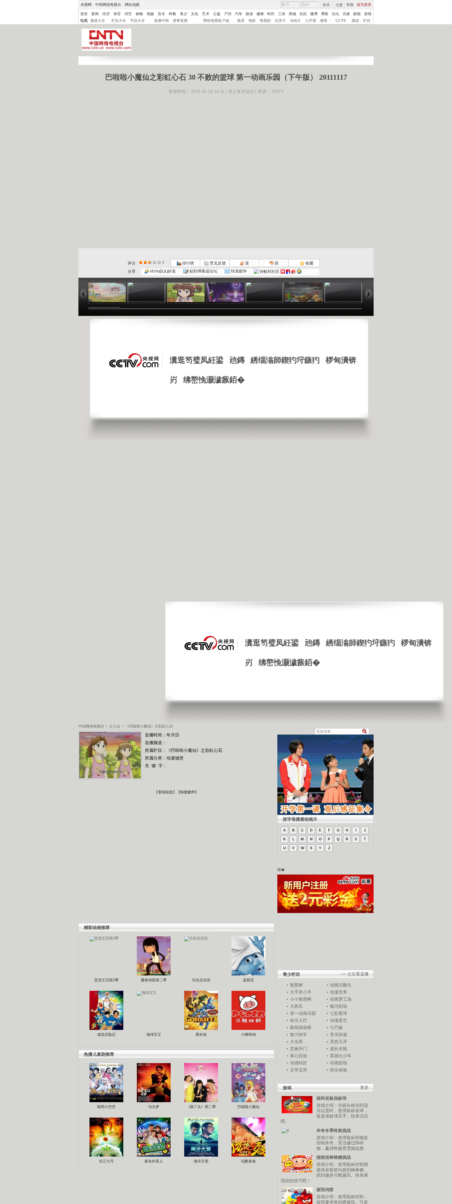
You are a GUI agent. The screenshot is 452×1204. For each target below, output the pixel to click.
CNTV (277, 91)
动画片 (295, 20)
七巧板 (336, 1027)
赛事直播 (180, 20)
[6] (150, 262)
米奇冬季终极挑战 (333, 1130)
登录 (326, 5)
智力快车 (298, 1034)
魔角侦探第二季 (154, 980)
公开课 (310, 20)
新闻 (95, 14)
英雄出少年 (340, 1055)
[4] (145, 262)
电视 (84, 20)
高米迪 (201, 1034)
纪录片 (280, 20)
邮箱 (357, 14)
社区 (303, 14)
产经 (228, 14)
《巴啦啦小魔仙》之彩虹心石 (149, 726)
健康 (260, 14)
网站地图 (132, 4)
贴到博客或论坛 (202, 271)
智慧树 (296, 985)
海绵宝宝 (153, 1034)
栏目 (367, 20)
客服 (350, 4)
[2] (140, 262)
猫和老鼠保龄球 (331, 1098)
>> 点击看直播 (355, 974)
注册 (339, 5)
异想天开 (338, 1041)
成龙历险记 (106, 1034)
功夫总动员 (201, 980)
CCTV (340, 20)
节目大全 (137, 20)
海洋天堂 (201, 1161)
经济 (106, 14)
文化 (194, 14)
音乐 (161, 14)
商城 (292, 14)
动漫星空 (338, 1020)
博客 (324, 14)
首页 (84, 14)
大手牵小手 (300, 992)
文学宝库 (298, 1069)
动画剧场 (338, 1062)
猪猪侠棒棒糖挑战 (333, 1157)
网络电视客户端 (216, 20)
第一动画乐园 (303, 1013)
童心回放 (298, 1055)
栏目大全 (118, 20)
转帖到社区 (270, 271)
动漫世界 (338, 992)
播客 (323, 20)
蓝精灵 (248, 980)
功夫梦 (153, 1107)
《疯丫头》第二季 (201, 1107)
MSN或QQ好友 (162, 271)
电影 (252, 20)
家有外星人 (154, 1161)
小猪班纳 (248, 1034)
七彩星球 (338, 1013)
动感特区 (298, 1062)
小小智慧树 (300, 999)
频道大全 (97, 20)
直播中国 (161, 20)
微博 (314, 14)
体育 (117, 14)
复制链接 (165, 792)
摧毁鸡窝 (325, 1189)
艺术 (205, 14)
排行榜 (187, 263)
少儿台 (114, 726)
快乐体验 (338, 1069)
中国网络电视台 (108, 4)
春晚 (139, 14)
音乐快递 (338, 1034)
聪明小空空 (106, 1107)
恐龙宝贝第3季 (106, 980)
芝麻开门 (298, 1048)
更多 (364, 1087)
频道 (355, 20)
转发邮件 (238, 271)
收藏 (308, 263)
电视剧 (265, 20)
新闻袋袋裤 (300, 1027)
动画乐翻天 (340, 985)
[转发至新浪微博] (293, 271)
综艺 (128, 14)
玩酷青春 (248, 1161)
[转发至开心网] (282, 271)
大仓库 (296, 1041)
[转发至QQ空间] (299, 271)
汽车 (238, 14)
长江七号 (106, 1161)
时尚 (271, 14)
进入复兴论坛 (241, 91)
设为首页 (364, 4)
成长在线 (338, 1048)
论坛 (335, 14)
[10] (159, 262)
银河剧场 (338, 1006)
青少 (183, 14)
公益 (216, 14)
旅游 (249, 14)
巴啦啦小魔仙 (248, 1107)
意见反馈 (217, 263)
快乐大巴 (298, 1020)
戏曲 (150, 14)
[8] (154, 262)
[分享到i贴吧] (288, 271)
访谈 (346, 14)
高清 (240, 20)
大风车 (296, 1006)
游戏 (367, 14)
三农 (281, 14)
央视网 (86, 4)
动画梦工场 (340, 999)
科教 (172, 14)
